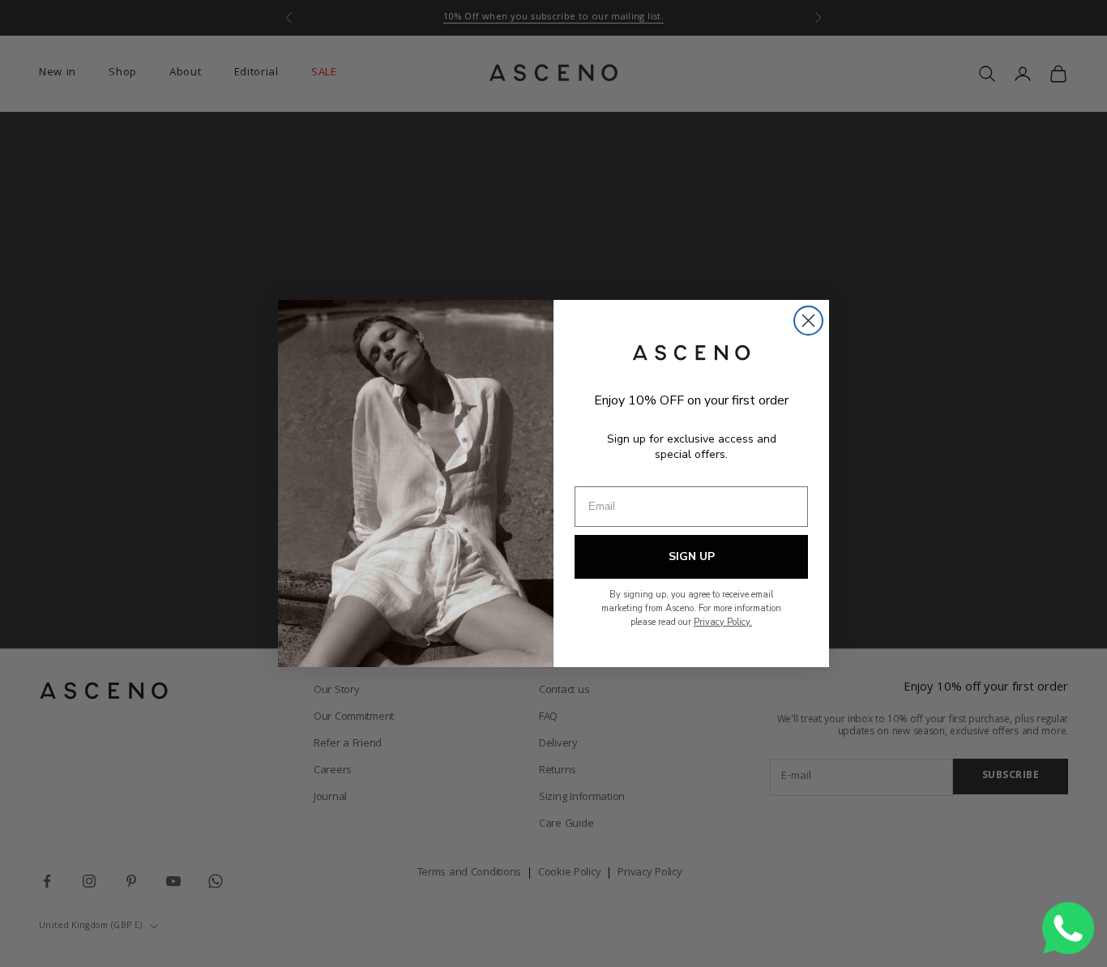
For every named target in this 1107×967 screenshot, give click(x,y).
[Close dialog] (808, 320)
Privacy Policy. (723, 622)
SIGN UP (692, 556)
